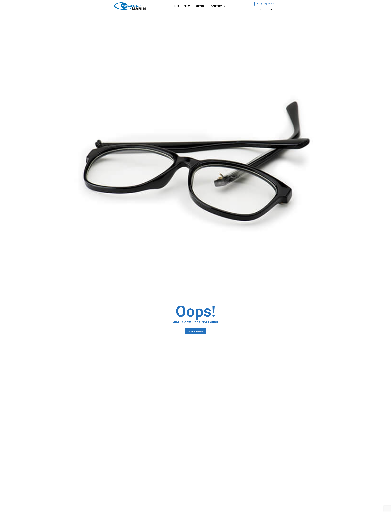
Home (176, 6)
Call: (266, 4)
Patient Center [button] (218, 6)
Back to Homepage (195, 331)
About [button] (187, 6)
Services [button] (200, 6)
